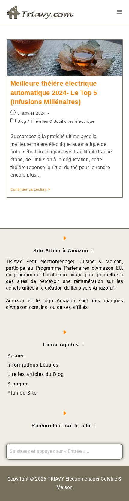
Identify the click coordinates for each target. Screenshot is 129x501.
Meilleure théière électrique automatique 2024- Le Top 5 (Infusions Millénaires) (53, 93)
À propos (18, 383)
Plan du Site (22, 393)
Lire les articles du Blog (36, 374)
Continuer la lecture (30, 189)
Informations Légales (33, 365)
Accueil (16, 355)
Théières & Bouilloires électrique (63, 121)
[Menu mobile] (120, 12)
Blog (21, 121)
